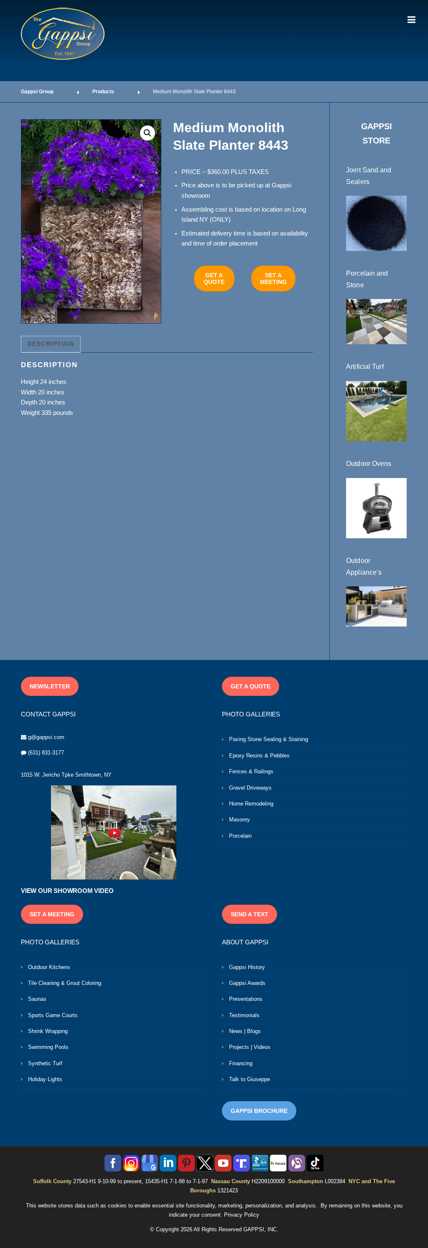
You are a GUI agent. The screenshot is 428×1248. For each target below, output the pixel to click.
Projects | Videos (249, 1047)
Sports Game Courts (53, 1015)
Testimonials (244, 1015)
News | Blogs (245, 1031)
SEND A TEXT (249, 914)
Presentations (245, 999)
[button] (147, 133)
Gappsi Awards (247, 983)
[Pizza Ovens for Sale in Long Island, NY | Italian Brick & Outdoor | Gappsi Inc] (376, 507)
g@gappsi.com (46, 737)
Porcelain (240, 836)
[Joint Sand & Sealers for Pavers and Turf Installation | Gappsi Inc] (376, 223)
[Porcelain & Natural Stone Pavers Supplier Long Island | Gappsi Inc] (376, 321)
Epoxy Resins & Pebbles (259, 755)
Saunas (37, 999)
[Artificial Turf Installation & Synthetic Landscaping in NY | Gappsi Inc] (376, 410)
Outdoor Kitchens (49, 967)
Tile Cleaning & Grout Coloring (64, 983)
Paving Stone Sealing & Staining (268, 739)
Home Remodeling (251, 803)
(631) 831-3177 (46, 752)
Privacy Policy (241, 1215)
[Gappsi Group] (62, 33)
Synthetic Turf (45, 1063)
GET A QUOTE (214, 278)
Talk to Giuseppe (249, 1079)
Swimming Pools (48, 1047)
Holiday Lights (45, 1079)
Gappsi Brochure (259, 1110)
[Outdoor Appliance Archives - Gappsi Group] (376, 606)
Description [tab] (51, 343)
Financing (240, 1063)
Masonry (239, 819)
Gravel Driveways (250, 788)
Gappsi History (247, 967)
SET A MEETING (273, 278)
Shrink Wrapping (48, 1031)
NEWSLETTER (50, 686)
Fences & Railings (251, 771)
